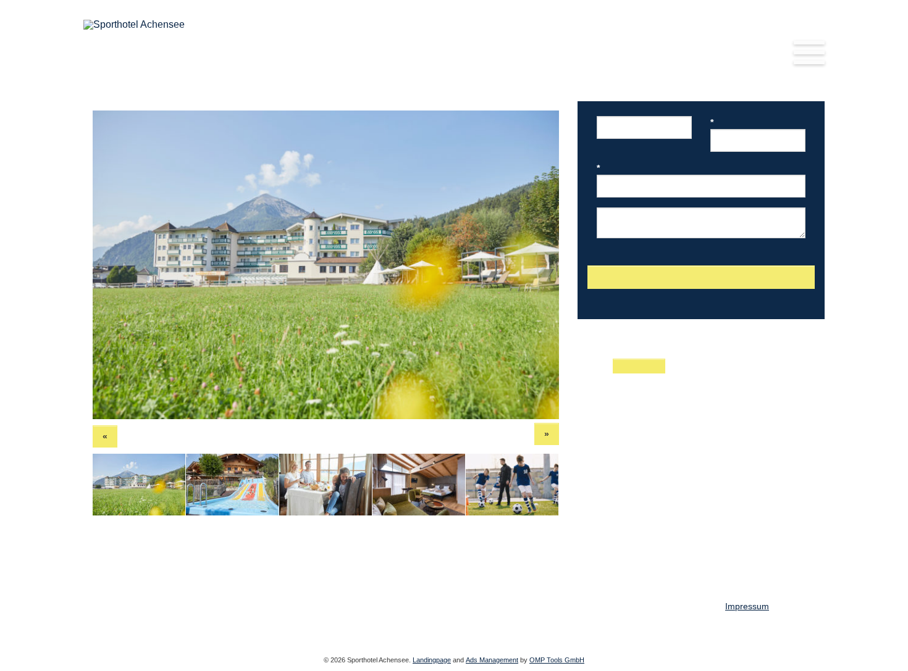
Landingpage (432, 660)
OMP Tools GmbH (556, 660)
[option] (326, 264)
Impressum (747, 606)
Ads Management (492, 660)
